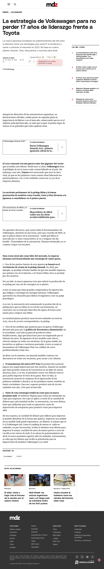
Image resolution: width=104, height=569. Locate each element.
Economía (13, 532)
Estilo (11, 541)
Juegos (55, 538)
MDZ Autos (35, 544)
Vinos (12, 544)
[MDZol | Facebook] (77, 557)
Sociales (13, 547)
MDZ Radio (57, 535)
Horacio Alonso (8, 58)
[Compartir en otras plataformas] (34, 61)
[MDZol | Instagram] (82, 557)
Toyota (18, 456)
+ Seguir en (49, 57)
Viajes (33, 541)
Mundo (12, 538)
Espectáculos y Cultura (39, 535)
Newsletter (35, 547)
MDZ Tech (56, 541)
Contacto (77, 532)
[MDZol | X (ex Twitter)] (92, 557)
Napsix (55, 544)
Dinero (6, 12)
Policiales (13, 535)
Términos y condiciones (82, 540)
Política (33, 526)
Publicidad (78, 529)
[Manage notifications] (99, 560)
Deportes (34, 532)
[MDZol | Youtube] (87, 557)
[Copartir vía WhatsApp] (30, 61)
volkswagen (8, 456)
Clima (55, 529)
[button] (9, 4)
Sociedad (34, 529)
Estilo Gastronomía (37, 538)
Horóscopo (57, 532)
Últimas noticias (15, 529)
